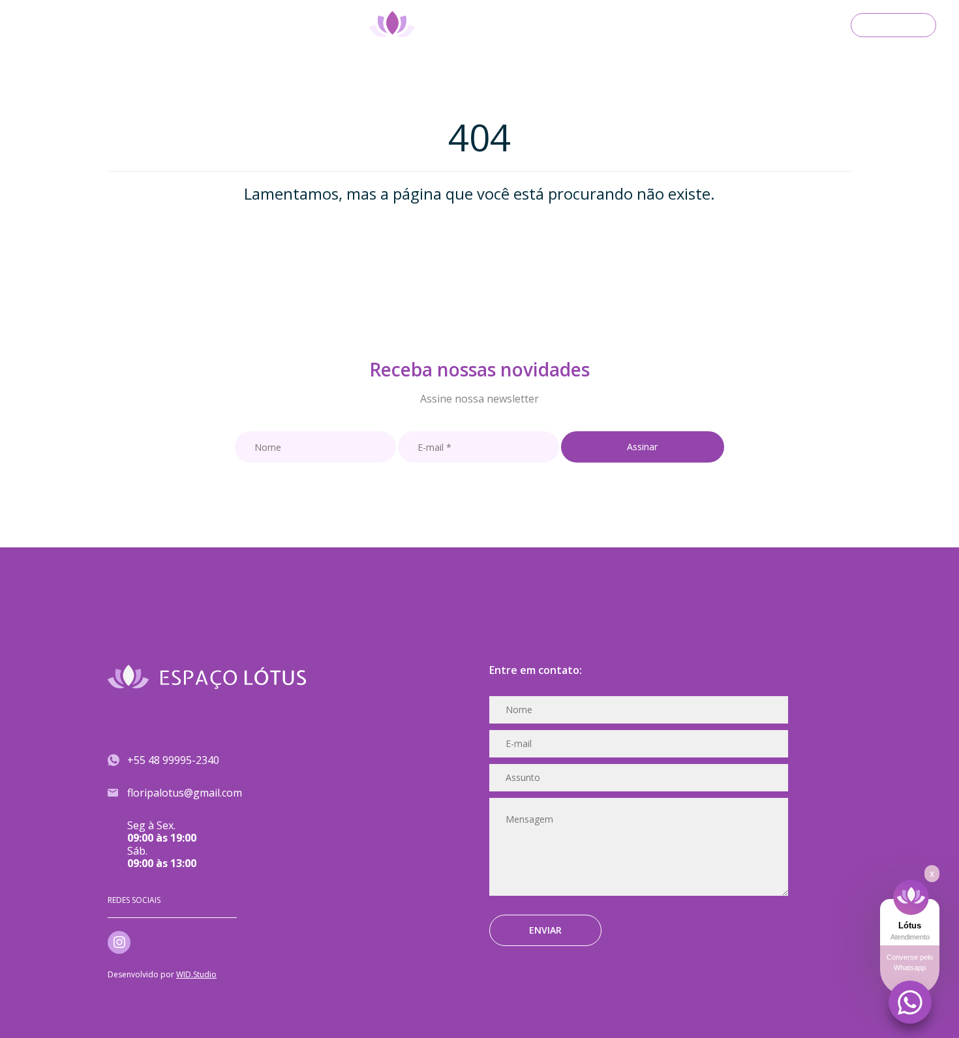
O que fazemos (80, 26)
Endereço (164, 26)
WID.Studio (196, 974)
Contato (893, 23)
